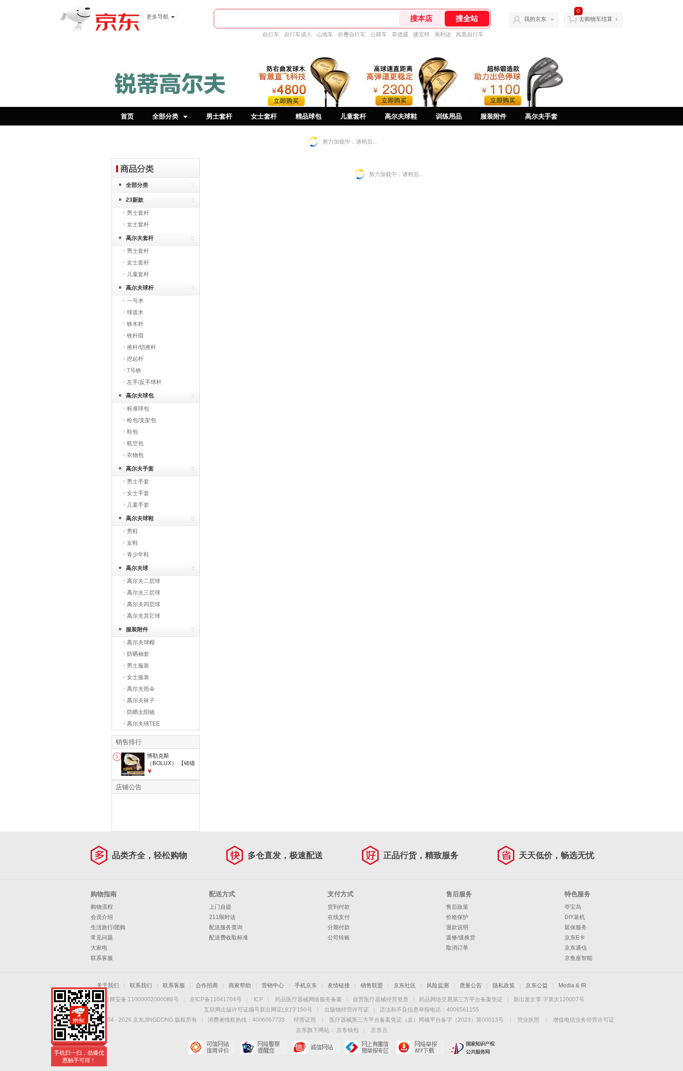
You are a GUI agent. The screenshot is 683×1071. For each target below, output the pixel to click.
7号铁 (134, 370)
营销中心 (273, 985)
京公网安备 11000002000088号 (139, 999)
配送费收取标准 (228, 937)
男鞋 (132, 531)
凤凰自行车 (470, 34)
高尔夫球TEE (143, 724)
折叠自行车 (352, 34)
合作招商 (207, 985)
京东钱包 (347, 1030)
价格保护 (457, 917)
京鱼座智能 (578, 958)
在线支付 (339, 917)
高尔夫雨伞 (141, 689)
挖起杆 (135, 359)
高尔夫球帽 (141, 642)
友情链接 (339, 985)
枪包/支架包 (141, 420)
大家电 (99, 948)
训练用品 (449, 116)
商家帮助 (240, 985)
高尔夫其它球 (143, 616)
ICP (258, 999)
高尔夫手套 (541, 116)
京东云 (379, 1030)
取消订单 (457, 948)
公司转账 (339, 937)
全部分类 (165, 116)
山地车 (324, 34)
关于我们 (108, 985)
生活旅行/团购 (108, 927)
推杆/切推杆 (141, 347)
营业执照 (528, 1020)
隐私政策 (504, 985)
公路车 (378, 34)
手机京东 (306, 985)
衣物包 (135, 455)
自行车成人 (298, 34)
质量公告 (471, 985)
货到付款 (339, 907)
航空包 (135, 443)
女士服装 (138, 677)
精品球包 (309, 116)
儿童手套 (138, 505)
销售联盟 (372, 985)
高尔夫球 (137, 568)
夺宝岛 (573, 907)
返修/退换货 (460, 937)
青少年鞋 (138, 554)
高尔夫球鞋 (401, 116)
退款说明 (457, 927)
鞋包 (132, 432)
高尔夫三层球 (143, 592)
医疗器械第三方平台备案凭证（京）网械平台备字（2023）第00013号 (416, 1020)
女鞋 (132, 543)
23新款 (135, 200)
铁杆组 (135, 335)
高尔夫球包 (140, 395)
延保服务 (576, 927)
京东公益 (536, 985)
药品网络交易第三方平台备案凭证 (461, 999)
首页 (127, 116)
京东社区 (405, 985)
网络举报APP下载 (420, 1047)
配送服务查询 (226, 927)
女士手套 (138, 493)
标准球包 (138, 408)
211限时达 (222, 917)
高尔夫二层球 (143, 581)
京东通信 (576, 948)
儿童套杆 (353, 116)
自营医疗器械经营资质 (380, 999)
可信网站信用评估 (212, 1047)
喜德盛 (400, 34)
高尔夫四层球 (143, 604)
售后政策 (457, 907)
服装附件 (493, 116)
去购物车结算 (595, 19)
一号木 (135, 301)
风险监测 (438, 985)
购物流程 (102, 907)
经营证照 (305, 1020)
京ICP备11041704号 (216, 999)
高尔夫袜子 (141, 700)
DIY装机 (575, 917)
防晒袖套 (138, 654)
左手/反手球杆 (144, 382)
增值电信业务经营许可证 (583, 1020)
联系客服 (102, 958)
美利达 (442, 34)
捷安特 (421, 34)
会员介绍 (102, 917)
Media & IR (572, 985)
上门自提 (220, 907)
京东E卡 (575, 937)
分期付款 (339, 927)
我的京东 (535, 19)
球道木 (135, 312)
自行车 (271, 34)
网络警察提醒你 (264, 1047)
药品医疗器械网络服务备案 (308, 999)
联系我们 (141, 985)
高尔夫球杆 (140, 287)
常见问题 (102, 937)
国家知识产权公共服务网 (472, 1047)
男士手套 (138, 481)
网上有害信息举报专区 (368, 1047)
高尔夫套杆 (140, 238)
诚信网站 (316, 1047)
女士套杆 (264, 116)
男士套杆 (219, 116)
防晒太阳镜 (141, 712)
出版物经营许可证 (346, 1009)
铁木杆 (135, 324)
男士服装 (138, 665)
